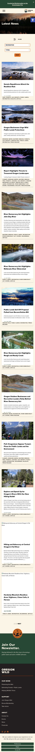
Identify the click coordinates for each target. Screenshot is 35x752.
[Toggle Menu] (4, 11)
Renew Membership (8, 703)
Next (19, 624)
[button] (33, 20)
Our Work (6, 681)
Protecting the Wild (7, 684)
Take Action (5, 706)
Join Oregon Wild (7, 700)
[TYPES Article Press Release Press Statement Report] (17, 50)
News (3, 722)
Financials (5, 725)
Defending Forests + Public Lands (11, 687)
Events (4, 719)
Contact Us (5, 716)
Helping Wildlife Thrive (8, 690)
